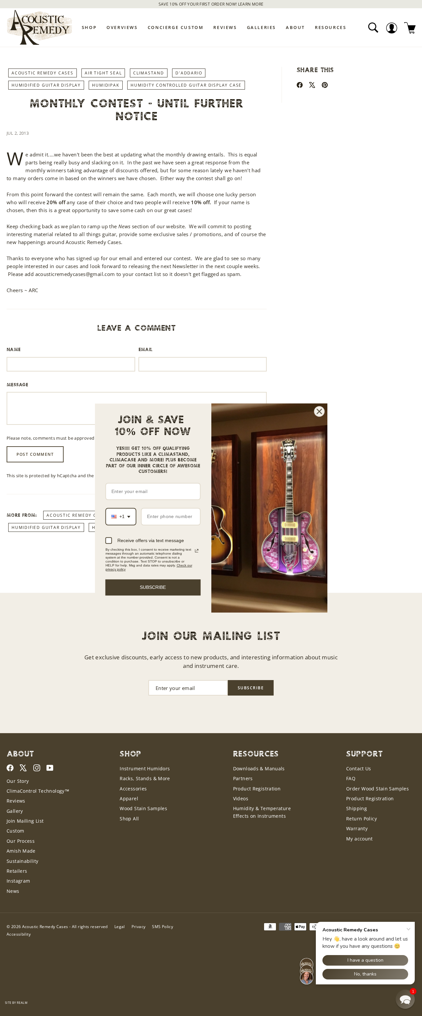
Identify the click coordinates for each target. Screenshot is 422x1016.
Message (17, 385)
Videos (240, 798)
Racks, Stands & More (145, 778)
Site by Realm (16, 1003)
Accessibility (19, 934)
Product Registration (257, 788)
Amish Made (21, 851)
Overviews (121, 27)
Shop (89, 27)
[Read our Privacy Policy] (196, 551)
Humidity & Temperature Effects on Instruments (262, 812)
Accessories (133, 788)
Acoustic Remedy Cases (43, 73)
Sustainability (22, 861)
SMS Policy (162, 926)
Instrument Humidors (145, 768)
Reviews (225, 27)
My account (359, 839)
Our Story (18, 781)
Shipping (356, 808)
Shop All (129, 818)
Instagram (18, 881)
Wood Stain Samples (143, 808)
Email (145, 349)
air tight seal (103, 73)
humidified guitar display (46, 85)
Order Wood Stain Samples (377, 788)
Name (14, 349)
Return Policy (361, 818)
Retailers (17, 871)
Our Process (21, 841)
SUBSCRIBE (153, 587)
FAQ (350, 778)
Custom (15, 831)
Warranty (357, 828)
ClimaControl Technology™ (38, 791)
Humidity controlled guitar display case (186, 85)
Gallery (15, 811)
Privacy (139, 926)
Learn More (251, 4)
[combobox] (121, 517)
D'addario (188, 73)
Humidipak (105, 85)
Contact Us (358, 768)
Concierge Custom (176, 27)
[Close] (319, 411)
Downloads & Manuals (259, 768)
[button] (405, 999)
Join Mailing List (25, 821)
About (295, 27)
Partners (243, 778)
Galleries (261, 27)
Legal (119, 926)
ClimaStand (148, 73)
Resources (330, 27)
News (13, 891)
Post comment (35, 454)
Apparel (129, 798)
